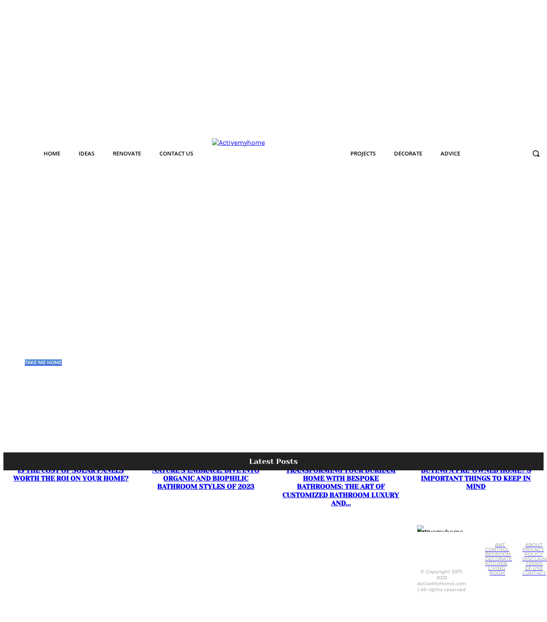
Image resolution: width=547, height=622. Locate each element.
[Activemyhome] (263, 153)
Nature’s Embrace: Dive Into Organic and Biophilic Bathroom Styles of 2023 (205, 478)
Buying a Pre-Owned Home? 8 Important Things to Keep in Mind (476, 478)
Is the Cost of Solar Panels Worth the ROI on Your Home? (71, 474)
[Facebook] (427, 538)
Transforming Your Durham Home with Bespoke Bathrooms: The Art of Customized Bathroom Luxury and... (340, 486)
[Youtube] (438, 555)
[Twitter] (444, 538)
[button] (536, 153)
